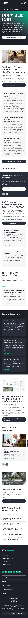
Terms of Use (10, 608)
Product (6, 558)
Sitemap (14, 609)
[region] (14, 184)
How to (5, 555)
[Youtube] (17, 572)
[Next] (6, 194)
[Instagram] (9, 572)
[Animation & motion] (14, 601)
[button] (22, 3)
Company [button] (4, 577)
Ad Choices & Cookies (19, 608)
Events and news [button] (6, 585)
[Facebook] (14, 572)
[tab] (4, 285)
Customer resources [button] (7, 589)
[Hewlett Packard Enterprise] (5, 3)
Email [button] (5, 561)
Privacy (3, 608)
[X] (6, 572)
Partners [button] (4, 593)
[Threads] (11, 572)
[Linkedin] (3, 572)
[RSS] (19, 572)
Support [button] (4, 581)
